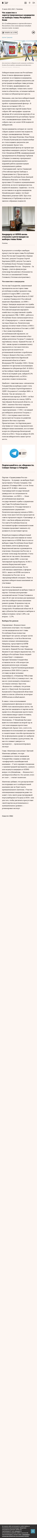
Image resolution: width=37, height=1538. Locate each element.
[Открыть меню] (34, 3)
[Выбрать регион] (30, 3)
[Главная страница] (2, 3)
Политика (19, 9)
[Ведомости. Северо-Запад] (6, 2)
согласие (17, 1531)
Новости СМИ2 (7, 816)
